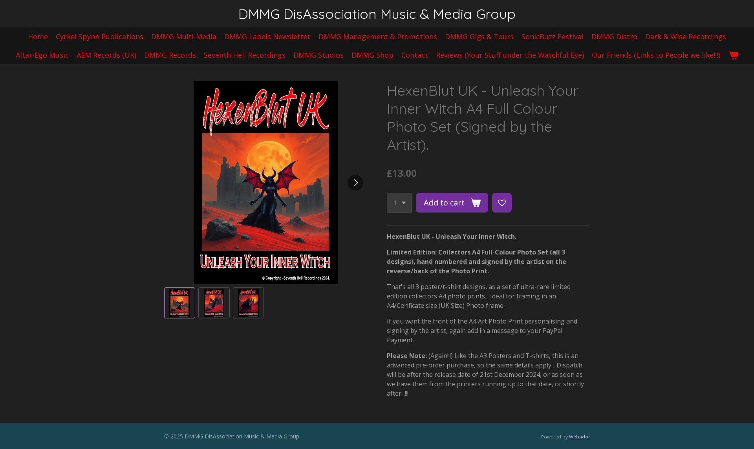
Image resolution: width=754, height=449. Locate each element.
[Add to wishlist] (502, 203)
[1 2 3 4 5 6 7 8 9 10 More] (399, 203)
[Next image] (355, 183)
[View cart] (733, 55)
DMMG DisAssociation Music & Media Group (377, 13)
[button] (180, 303)
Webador (579, 437)
